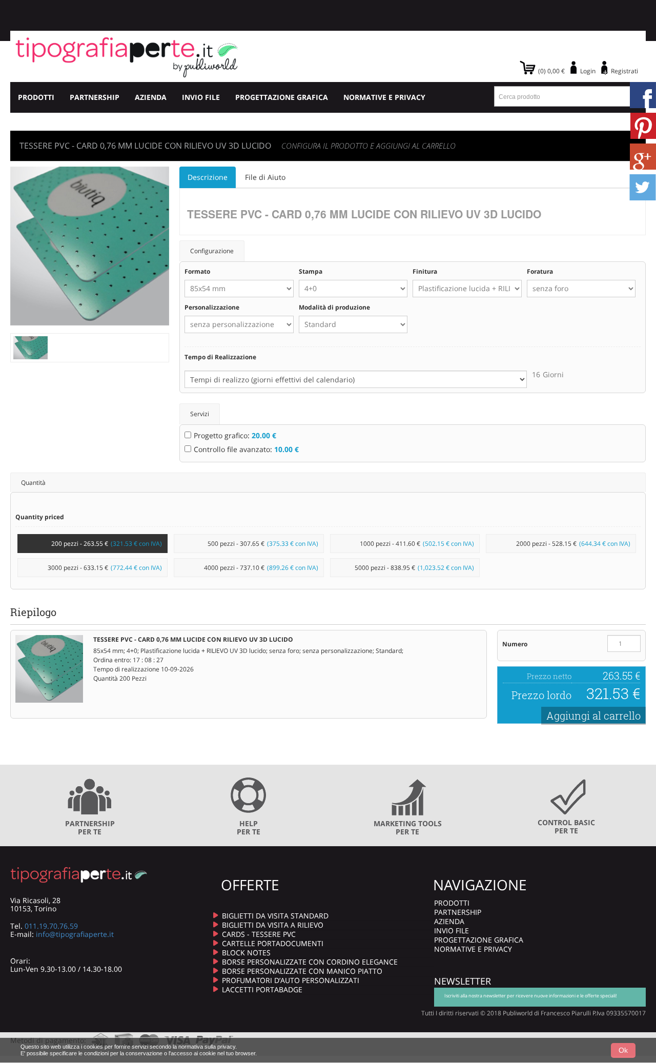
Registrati (624, 71)
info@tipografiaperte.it (75, 934)
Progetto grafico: (235, 435)
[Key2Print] (126, 56)
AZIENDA (151, 97)
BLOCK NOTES (246, 952)
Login (588, 71)
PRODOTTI (36, 97)
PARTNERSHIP (94, 97)
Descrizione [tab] (208, 177)
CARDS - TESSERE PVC (259, 934)
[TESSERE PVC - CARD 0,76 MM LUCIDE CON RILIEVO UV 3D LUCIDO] (30, 347)
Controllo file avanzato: (246, 449)
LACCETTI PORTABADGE (262, 989)
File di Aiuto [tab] (265, 177)
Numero (514, 644)
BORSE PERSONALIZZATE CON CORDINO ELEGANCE (310, 962)
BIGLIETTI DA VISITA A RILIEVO (272, 925)
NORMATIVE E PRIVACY (384, 97)
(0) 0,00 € (551, 71)
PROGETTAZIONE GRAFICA (281, 97)
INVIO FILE (201, 97)
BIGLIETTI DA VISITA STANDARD (275, 916)
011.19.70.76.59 (51, 926)
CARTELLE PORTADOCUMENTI (272, 943)
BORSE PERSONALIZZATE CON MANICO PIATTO (302, 971)
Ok (623, 1050)
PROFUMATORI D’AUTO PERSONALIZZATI (290, 980)
